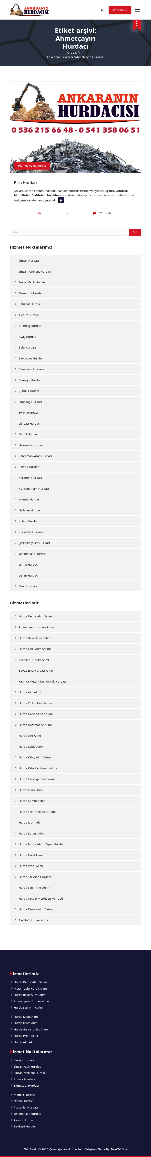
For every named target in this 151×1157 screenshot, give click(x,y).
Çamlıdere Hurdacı (31, 369)
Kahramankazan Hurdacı (35, 456)
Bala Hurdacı (25, 182)
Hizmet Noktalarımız (32, 165)
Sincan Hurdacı (29, 260)
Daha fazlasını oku (70, 200)
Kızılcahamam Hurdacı (34, 488)
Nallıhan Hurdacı (30, 510)
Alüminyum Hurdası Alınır (36, 627)
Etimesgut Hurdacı (31, 293)
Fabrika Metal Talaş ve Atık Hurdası (42, 681)
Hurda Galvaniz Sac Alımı (36, 714)
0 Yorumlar (105, 213)
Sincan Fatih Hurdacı (32, 282)
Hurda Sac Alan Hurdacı (35, 877)
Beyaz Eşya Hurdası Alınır (36, 670)
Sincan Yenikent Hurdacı (35, 271)
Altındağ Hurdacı (30, 326)
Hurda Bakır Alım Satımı (35, 638)
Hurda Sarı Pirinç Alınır (34, 887)
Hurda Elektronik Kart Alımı (37, 812)
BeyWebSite (119, 1149)
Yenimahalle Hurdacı (32, 554)
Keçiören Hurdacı (30, 478)
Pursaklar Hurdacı (31, 532)
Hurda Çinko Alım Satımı (35, 703)
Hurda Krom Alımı (31, 822)
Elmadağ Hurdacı (30, 402)
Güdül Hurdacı (28, 434)
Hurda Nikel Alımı (31, 855)
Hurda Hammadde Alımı (35, 725)
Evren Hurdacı (28, 412)
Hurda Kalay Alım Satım (35, 757)
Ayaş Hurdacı (28, 337)
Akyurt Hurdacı (29, 315)
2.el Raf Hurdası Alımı (33, 920)
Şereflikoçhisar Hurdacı (34, 543)
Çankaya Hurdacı (30, 380)
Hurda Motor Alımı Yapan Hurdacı (41, 844)
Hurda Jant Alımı (30, 735)
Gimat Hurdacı (28, 564)
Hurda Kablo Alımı (31, 746)
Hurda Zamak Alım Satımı (36, 909)
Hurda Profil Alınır (31, 866)
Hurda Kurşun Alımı (32, 833)
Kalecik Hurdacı (29, 467)
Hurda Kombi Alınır (32, 801)
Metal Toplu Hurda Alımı (30, 988)
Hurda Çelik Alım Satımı (35, 649)
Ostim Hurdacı (28, 575)
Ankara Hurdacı (24, 1079)
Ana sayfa (73, 52)
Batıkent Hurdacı (30, 304)
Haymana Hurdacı (31, 445)
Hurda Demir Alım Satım (35, 616)
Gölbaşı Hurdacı (29, 423)
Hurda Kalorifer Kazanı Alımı (38, 768)
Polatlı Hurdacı (29, 521)
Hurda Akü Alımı (30, 692)
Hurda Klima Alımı (31, 790)
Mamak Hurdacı (29, 499)
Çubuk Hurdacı (29, 391)
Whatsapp (120, 10)
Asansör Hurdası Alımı (34, 660)
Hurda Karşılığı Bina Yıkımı (37, 779)
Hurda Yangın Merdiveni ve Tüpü (41, 898)
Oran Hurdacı (28, 586)
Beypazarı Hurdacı (31, 358)
